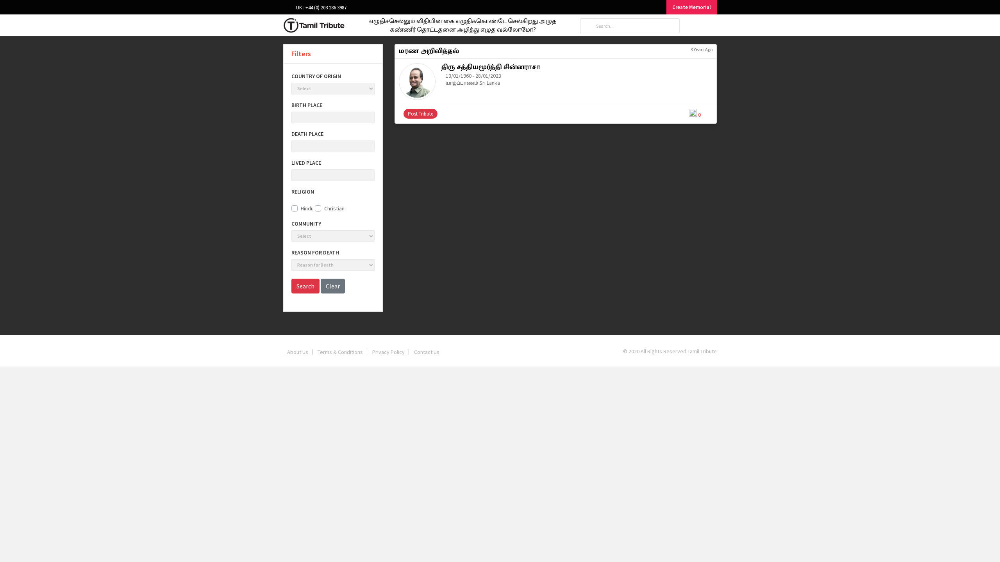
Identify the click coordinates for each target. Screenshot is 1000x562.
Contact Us (426, 352)
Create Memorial (691, 7)
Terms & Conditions (340, 352)
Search (305, 286)
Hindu (307, 208)
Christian (334, 208)
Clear (333, 286)
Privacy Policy (388, 352)
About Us (297, 352)
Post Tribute (420, 113)
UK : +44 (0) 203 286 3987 (320, 7)
